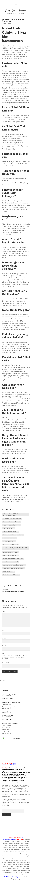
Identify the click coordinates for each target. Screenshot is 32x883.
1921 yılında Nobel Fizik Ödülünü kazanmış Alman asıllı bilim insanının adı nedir (15, 514)
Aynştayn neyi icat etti (8, 528)
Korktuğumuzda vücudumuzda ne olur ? (12, 702)
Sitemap (2, 680)
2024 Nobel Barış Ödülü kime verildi (12, 518)
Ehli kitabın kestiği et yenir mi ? (9, 694)
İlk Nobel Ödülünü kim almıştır (10, 552)
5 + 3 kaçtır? (5, 663)
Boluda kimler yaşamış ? (8, 715)
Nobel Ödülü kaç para (8, 571)
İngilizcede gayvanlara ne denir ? (10, 723)
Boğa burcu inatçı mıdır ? (8, 707)
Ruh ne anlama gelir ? (7, 719)
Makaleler (10, 510)
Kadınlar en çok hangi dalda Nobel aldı (13, 558)
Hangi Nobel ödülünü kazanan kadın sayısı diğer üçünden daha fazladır (15, 548)
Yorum (3, 611)
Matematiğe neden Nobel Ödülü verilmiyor (14, 565)
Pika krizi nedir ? (6, 732)
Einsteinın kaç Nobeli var (9, 541)
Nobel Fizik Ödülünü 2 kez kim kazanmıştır (13, 568)
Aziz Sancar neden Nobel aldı (10, 531)
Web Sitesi (4, 645)
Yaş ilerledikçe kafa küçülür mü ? (10, 698)
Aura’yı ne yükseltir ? (7, 711)
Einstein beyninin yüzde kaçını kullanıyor (13, 535)
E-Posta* (4, 638)
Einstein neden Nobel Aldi (9, 538)
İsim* (3, 630)
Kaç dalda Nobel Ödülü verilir (10, 555)
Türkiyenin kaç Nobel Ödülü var (11, 575)
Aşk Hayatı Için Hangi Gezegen (13, 592)
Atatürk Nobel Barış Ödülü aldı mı (11, 525)
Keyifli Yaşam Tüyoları (16, 11)
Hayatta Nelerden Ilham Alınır (13, 586)
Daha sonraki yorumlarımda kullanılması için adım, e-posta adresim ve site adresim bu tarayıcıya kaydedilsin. (15, 657)
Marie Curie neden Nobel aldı (10, 562)
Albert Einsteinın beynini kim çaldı (11, 522)
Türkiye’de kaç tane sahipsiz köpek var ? (12, 728)
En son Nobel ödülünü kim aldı (10, 544)
